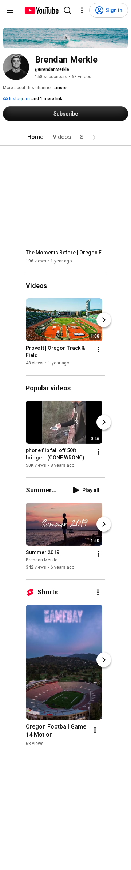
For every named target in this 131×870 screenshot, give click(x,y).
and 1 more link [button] (46, 98)
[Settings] (82, 10)
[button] (94, 137)
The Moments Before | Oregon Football (66, 253)
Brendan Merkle (41, 560)
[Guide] (10, 10)
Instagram (19, 98)
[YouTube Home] (41, 10)
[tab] (35, 137)
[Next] (103, 320)
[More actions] (98, 350)
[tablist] (65, 137)
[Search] (67, 10)
